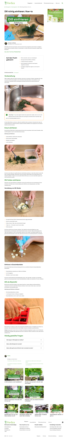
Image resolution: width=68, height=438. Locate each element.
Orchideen (7, 428)
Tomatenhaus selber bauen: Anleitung (14, 360)
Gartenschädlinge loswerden (55, 428)
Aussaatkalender (38, 3)
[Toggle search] (62, 3)
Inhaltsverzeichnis (11, 72)
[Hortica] (10, 3)
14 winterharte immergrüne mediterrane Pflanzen (14, 364)
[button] (33, 3)
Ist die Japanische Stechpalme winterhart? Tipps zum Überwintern (34, 364)
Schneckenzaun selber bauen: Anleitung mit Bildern (33, 361)
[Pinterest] (62, 422)
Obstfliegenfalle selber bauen (56, 426)
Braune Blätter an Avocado (25, 429)
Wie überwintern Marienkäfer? (40, 426)
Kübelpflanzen (7, 429)
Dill (18, 6)
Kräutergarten (14, 6)
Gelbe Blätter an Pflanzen (25, 428)
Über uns (58, 3)
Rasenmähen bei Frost (24, 426)
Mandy (8, 355)
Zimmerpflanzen (8, 426)
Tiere (6, 431)
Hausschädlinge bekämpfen (55, 429)
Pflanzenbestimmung (48, 3)
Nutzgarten (8, 6)
